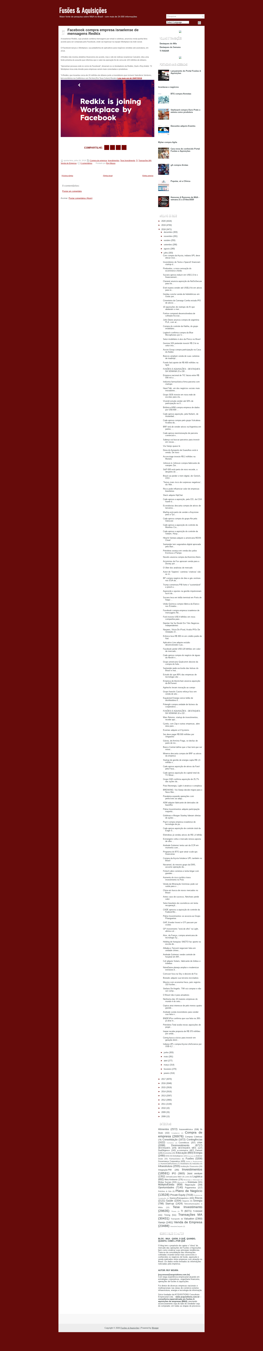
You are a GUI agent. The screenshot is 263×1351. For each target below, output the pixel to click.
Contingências (194, 1139)
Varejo (161, 1222)
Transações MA (145, 161)
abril (165, 1061)
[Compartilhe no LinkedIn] (124, 147)
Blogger (155, 1328)
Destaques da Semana (170, 47)
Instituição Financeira (189, 1166)
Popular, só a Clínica (180, 181)
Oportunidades (166, 1187)
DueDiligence (164, 1150)
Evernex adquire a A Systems (176, 730)
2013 (163, 1095)
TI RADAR (164, 51)
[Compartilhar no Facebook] (199, 22)
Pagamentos (190, 1187)
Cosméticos (184, 1142)
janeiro (167, 1073)
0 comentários (86, 163)
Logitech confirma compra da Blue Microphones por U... (178, 333)
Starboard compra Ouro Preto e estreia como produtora (185, 111)
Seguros (185, 1201)
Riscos (198, 1198)
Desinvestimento (180, 1145)
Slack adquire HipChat (173, 495)
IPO (174, 1173)
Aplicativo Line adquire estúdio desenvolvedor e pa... (176, 643)
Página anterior (147, 176)
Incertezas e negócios (168, 87)
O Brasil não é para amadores (176, 995)
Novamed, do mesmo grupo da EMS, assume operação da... (179, 866)
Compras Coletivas (193, 1137)
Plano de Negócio (188, 1191)
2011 (163, 1104)
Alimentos (163, 1129)
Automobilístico (186, 1129)
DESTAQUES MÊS (187, 1148)
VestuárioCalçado (176, 1226)
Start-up (169, 1203)
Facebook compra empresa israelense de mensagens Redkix (103, 31)
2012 (163, 1100)
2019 (163, 225)
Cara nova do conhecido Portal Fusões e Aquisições (185, 150)
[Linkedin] (203, 22)
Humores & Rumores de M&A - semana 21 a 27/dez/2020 (185, 198)
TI (137, 161)
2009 (163, 1112)
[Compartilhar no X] (112, 147)
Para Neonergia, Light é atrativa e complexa (182, 786)
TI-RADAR (197, 1211)
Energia (198, 1153)
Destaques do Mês (168, 43)
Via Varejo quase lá (171, 446)
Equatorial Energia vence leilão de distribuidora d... (178, 699)
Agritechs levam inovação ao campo (179, 687)
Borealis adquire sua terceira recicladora (180, 978)
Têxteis (173, 1211)
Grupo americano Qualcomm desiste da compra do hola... (180, 663)
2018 (163, 229)
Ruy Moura (110, 163)
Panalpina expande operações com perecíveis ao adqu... (178, 797)
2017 (163, 1079)
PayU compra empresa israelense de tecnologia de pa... (179, 823)
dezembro (168, 232)
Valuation (189, 1218)
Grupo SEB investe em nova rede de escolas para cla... (179, 396)
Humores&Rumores (169, 1164)
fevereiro (167, 1069)
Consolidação (170, 1139)
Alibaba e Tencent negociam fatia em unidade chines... (179, 949)
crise (199, 1142)
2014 (163, 1091)
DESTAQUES (164, 1148)
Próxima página (67, 176)
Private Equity (177, 1195)
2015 (163, 1087)
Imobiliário (184, 1164)
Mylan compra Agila (167, 142)
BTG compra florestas (181, 94)
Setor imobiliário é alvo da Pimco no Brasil (181, 339)
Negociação (190, 1185)
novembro (168, 236)
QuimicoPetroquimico (179, 1198)
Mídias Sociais (164, 1182)
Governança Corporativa (169, 1161)
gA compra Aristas (179, 165)
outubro (167, 240)
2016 (163, 1083)
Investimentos (113, 161)
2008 (163, 1116)
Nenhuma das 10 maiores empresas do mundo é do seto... (180, 1000)
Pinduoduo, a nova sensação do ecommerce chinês (177, 269)
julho (166, 253)
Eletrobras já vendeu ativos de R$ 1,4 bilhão (182, 835)
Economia (167, 1153)
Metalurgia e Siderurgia (191, 1180)
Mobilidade (192, 1182)
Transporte (175, 1219)
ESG (168, 1156)
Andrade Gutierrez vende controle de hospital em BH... (179, 955)
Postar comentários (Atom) (80, 198)
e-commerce (182, 1150)
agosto (167, 249)
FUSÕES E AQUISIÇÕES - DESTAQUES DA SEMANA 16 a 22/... (181, 712)
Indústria (196, 1164)
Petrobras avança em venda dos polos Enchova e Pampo (180, 552)
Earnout (198, 1150)
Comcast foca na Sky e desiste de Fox (180, 974)
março (166, 1065)
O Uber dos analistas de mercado (178, 568)
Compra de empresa (98, 161)
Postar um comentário (72, 191)
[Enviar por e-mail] (106, 147)
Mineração (181, 1182)
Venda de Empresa (69, 163)
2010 (163, 1108)
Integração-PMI (165, 1170)
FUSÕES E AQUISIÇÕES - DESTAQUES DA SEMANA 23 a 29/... (181, 370)
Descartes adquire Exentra (183, 126)
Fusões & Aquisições (83, 10)
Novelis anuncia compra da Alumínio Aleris (182, 557)
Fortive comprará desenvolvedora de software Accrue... (179, 314)
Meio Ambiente (171, 1179)
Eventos (190, 1156)
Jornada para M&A (174, 1177)
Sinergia (197, 1200)
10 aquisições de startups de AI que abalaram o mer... (179, 308)
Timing (167, 1215)
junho (166, 1052)
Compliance (175, 1133)
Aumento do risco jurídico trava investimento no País (177, 878)
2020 (163, 221)
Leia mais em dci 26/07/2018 (129, 78)
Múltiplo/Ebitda (166, 1184)
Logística (197, 1176)
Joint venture (194, 1173)
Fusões (190, 1158)
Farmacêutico (175, 1159)
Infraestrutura (165, 1166)
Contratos (170, 1143)
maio (166, 1056)
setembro (168, 244)
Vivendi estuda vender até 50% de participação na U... (178, 402)
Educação (181, 1153)
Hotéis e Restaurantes (194, 1161)
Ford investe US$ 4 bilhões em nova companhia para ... (179, 618)
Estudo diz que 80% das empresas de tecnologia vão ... (180, 675)
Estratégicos (178, 1156)
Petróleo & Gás (165, 1191)
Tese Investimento (127, 161)
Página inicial (107, 176)
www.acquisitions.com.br (187, 1297)
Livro (187, 1177)
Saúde (169, 1200)
